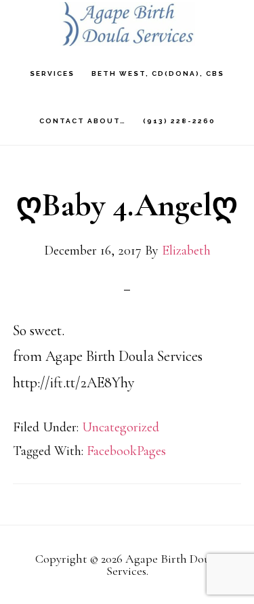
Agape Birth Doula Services (127, 24)
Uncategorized (120, 427)
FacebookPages (126, 451)
